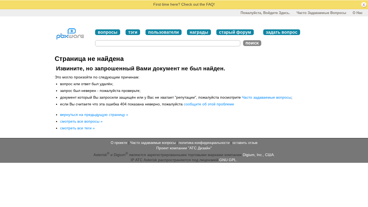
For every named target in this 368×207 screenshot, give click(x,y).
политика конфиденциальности (204, 143)
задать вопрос (281, 32)
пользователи (163, 32)
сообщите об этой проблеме (209, 104)
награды (199, 32)
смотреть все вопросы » (81, 121)
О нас (358, 13)
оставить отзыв (245, 143)
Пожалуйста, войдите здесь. (265, 13)
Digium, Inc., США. (259, 155)
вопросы (107, 32)
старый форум (235, 32)
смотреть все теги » (77, 128)
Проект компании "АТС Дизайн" (184, 148)
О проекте (119, 143)
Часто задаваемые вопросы (321, 13)
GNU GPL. (228, 160)
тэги (132, 32)
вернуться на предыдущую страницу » (94, 114)
